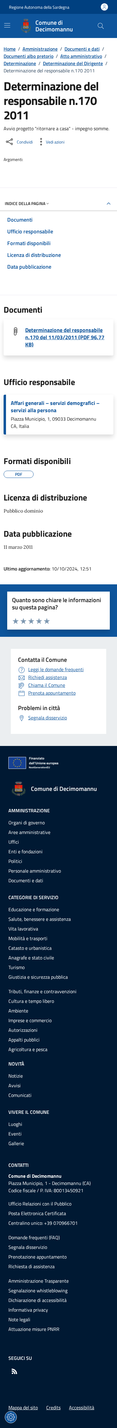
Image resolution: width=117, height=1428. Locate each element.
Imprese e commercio (30, 1020)
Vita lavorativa (23, 928)
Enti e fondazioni (25, 851)
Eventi (15, 1133)
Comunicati (20, 1095)
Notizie (15, 1075)
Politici (15, 861)
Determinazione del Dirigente (73, 63)
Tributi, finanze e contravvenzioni (42, 991)
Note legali (19, 1319)
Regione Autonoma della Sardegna (39, 7)
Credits (53, 1407)
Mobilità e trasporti (27, 938)
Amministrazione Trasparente (38, 1280)
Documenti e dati (82, 48)
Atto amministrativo (81, 56)
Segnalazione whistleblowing (38, 1290)
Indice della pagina (25, 203)
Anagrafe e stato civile (31, 957)
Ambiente (18, 1010)
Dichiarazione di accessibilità (37, 1300)
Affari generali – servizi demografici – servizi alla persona (55, 407)
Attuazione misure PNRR (33, 1329)
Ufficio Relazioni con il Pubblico (39, 1203)
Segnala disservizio (27, 1247)
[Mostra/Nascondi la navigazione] (7, 25)
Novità (16, 1063)
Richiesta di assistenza (31, 1266)
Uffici (13, 841)
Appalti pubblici (24, 1039)
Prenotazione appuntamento (37, 1256)
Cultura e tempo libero (31, 1001)
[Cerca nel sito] (101, 26)
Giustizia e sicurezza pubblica (38, 977)
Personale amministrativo (34, 870)
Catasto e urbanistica (30, 948)
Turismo (16, 967)
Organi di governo (26, 822)
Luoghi (15, 1124)
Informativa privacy (28, 1309)
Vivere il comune (28, 1112)
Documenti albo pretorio (28, 56)
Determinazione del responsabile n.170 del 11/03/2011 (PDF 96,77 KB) (64, 337)
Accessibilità (81, 1407)
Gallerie (16, 1143)
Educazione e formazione (33, 909)
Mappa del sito (23, 1407)
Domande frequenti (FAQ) (34, 1237)
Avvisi (14, 1085)
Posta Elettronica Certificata (37, 1213)
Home (10, 48)
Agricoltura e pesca (27, 1049)
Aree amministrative (29, 832)
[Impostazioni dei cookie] (11, 1417)
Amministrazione (40, 48)
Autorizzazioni (23, 1030)
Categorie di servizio (33, 897)
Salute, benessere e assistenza (39, 919)
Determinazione (20, 63)
